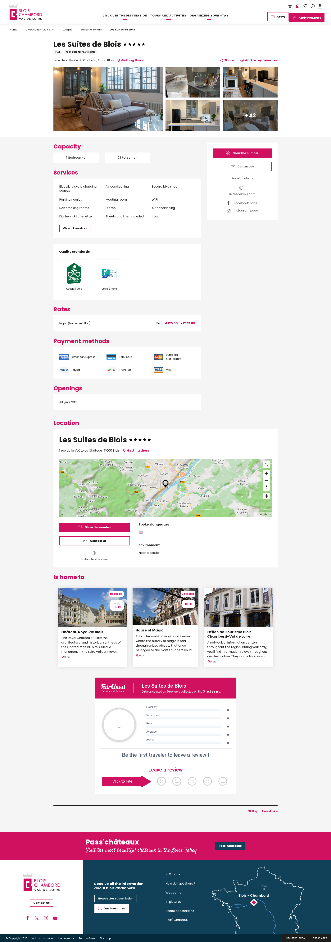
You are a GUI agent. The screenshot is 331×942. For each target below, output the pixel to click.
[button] (313, 5)
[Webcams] (290, 5)
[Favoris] (305, 5)
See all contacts (242, 178)
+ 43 (250, 115)
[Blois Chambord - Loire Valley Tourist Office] (25, 12)
